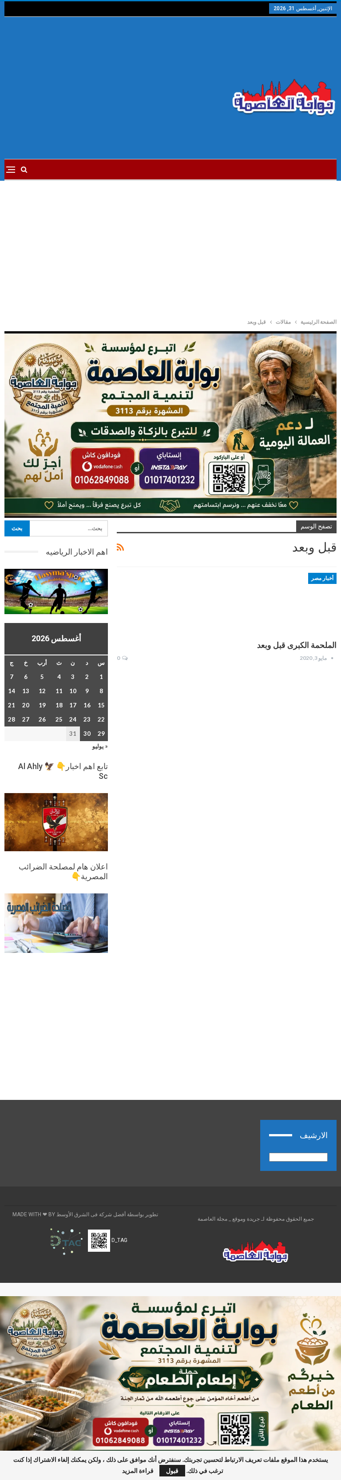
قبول (172, 1470)
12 (42, 690)
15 (101, 705)
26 (42, 719)
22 (101, 719)
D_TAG (118, 1240)
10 (72, 690)
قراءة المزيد (138, 1471)
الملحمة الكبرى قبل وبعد (297, 645)
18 (59, 705)
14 (11, 690)
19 (42, 705)
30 (87, 733)
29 (101, 733)
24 (72, 719)
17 (72, 705)
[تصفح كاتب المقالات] (332, 658)
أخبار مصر (322, 578)
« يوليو (100, 746)
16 (87, 705)
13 (25, 690)
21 (11, 705)
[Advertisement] (113, 88)
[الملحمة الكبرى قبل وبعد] (290, 602)
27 (25, 719)
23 (87, 719)
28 (11, 719)
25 (59, 719)
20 (25, 705)
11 (59, 690)
